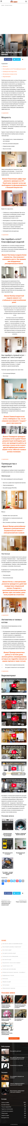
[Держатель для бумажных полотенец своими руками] (7, 1026)
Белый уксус (5, 978)
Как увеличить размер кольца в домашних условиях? (20, 1006)
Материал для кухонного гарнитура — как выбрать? (14, 972)
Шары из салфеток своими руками (6, 1019)
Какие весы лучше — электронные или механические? (6, 903)
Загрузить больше (14, 1038)
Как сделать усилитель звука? (9, 953)
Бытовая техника (8, 5)
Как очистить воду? (7, 959)
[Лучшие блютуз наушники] (5, 1065)
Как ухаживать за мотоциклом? (19, 1019)
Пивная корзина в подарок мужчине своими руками (5, 1006)
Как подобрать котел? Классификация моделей (14, 69)
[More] (22, 59)
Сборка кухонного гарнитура (9, 988)
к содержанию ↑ (5, 113)
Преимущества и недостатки (10, 71)
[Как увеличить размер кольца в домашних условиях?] (21, 999)
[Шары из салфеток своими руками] (7, 1013)
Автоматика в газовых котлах (10, 74)
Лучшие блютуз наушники (16, 1065)
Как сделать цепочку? (15, 1051)
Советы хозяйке (5, 1002)
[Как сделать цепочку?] (5, 1051)
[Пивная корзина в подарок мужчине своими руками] (7, 999)
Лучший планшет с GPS (8, 965)
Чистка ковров (6, 985)
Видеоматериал (7, 76)
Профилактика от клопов (8, 975)
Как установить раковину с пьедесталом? (12, 946)
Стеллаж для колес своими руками (10, 956)
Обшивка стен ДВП (7, 981)
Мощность (5, 66)
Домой (2, 5)
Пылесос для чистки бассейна (9, 969)
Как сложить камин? (7, 950)
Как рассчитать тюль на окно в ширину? (11, 962)
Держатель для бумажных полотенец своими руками (6, 1033)
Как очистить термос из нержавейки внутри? (12, 943)
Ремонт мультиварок (21, 901)
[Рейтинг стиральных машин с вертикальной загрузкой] (5, 1084)
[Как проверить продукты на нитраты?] (5, 1077)
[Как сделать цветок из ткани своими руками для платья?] (5, 1058)
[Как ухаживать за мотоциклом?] (21, 1013)
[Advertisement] (14, 20)
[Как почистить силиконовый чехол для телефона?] (5, 1091)
